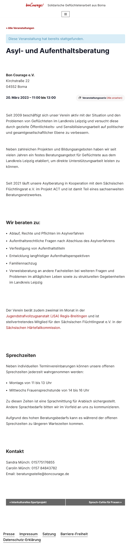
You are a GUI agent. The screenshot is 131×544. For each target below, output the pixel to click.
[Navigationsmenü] (66, 14)
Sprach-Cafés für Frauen (105, 502)
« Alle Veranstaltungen (20, 28)
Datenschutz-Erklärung (22, 540)
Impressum (28, 534)
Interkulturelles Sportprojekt (28, 502)
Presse (9, 534)
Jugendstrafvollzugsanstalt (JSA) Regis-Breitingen (46, 316)
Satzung (49, 534)
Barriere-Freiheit (74, 534)
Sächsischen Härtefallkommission (33, 328)
